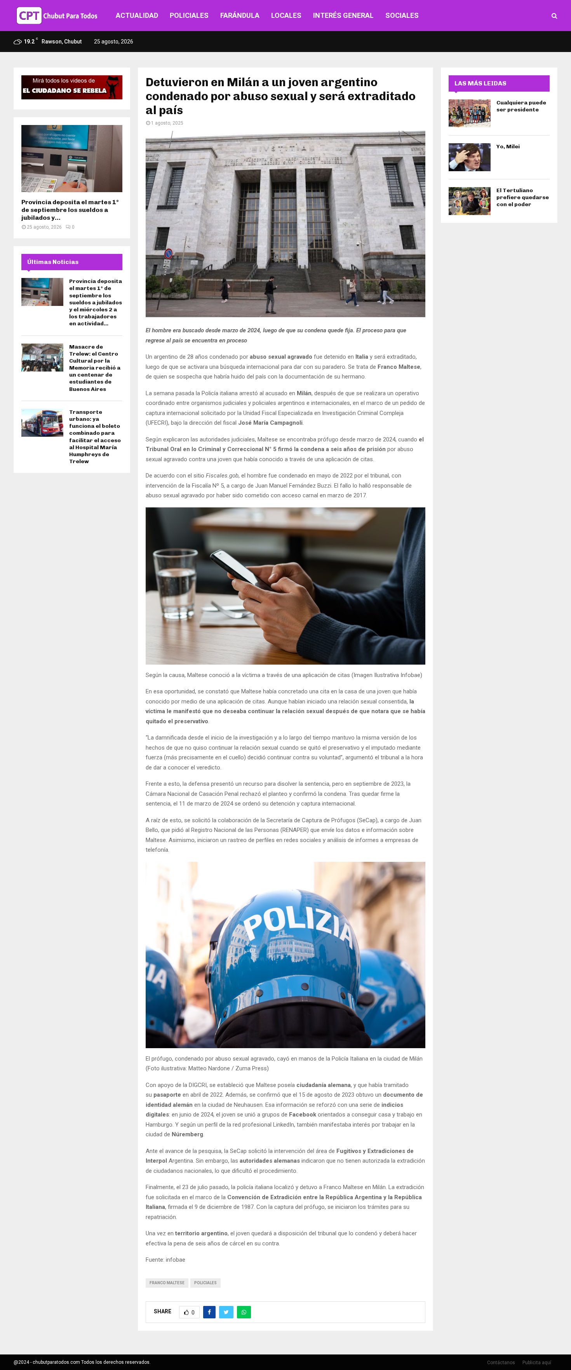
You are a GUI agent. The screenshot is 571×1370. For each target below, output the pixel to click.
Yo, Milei (508, 146)
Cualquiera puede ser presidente (521, 106)
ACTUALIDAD (137, 15)
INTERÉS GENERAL (343, 15)
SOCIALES (402, 15)
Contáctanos (501, 1362)
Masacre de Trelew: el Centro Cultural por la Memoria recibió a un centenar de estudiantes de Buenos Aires (94, 368)
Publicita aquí (536, 1362)
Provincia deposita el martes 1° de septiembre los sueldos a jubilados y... (70, 209)
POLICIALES (189, 15)
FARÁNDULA (239, 15)
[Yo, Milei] (470, 157)
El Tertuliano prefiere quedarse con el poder (522, 197)
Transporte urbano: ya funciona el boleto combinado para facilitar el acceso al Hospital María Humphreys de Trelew (95, 437)
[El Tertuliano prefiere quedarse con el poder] (470, 201)
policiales (205, 1283)
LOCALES (286, 15)
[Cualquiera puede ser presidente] (470, 113)
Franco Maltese (167, 1283)
